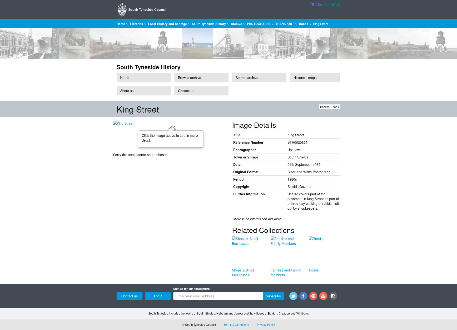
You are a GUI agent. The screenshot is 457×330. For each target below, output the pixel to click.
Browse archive (189, 77)
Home (121, 24)
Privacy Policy (266, 324)
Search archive (247, 77)
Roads (303, 24)
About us (127, 90)
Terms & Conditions (236, 324)
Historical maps (305, 77)
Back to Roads (329, 107)
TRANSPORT (284, 24)
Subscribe (273, 296)
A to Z (157, 296)
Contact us (186, 90)
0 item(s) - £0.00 (325, 4)
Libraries (136, 24)
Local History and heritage (167, 24)
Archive (236, 24)
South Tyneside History (209, 24)
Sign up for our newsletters (191, 289)
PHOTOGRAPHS (258, 24)
